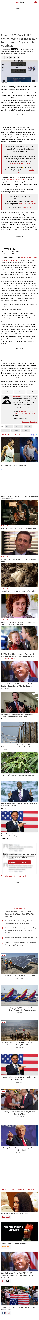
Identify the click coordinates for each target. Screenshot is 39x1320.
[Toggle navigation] (2, 1)
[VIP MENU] (36, 1)
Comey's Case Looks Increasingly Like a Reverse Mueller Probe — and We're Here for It (17, 715)
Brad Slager (6, 49)
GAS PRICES (18, 426)
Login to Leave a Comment (19, 862)
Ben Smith (4, 808)
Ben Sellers (4, 719)
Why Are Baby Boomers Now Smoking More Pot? (17, 775)
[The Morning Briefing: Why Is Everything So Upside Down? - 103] (19, 1295)
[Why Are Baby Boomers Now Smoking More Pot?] (19, 763)
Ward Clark (4, 778)
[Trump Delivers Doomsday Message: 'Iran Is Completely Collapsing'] (19, 1135)
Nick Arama (4, 838)
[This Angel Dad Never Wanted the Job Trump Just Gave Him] (19, 1099)
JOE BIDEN (5, 430)
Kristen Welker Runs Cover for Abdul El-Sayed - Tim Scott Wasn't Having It (19, 804)
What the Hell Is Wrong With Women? (15, 1213)
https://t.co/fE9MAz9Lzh (27, 204)
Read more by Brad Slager (29, 422)
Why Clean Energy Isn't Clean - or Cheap (19, 975)
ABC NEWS (9, 426)
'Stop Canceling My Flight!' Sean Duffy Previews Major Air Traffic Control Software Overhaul (19, 1008)
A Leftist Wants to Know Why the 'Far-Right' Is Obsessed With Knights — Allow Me (19, 1043)
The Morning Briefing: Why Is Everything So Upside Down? (18, 1308)
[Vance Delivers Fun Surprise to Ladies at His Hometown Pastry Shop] (19, 821)
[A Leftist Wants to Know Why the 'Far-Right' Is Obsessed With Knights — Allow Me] (19, 1030)
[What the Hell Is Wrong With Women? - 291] (19, 1202)
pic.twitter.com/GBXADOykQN (19, 163)
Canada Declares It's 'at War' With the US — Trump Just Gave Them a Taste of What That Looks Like (18, 685)
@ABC (32, 201)
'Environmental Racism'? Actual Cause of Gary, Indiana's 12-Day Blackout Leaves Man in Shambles (18, 746)
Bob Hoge (19, 1013)
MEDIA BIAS (25, 430)
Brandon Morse (19, 1047)
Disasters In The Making (28, 413)
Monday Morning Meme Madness (14, 1243)
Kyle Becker (4, 749)
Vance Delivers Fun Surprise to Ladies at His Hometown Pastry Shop (16, 835)
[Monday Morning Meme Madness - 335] (19, 1231)
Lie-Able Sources (23, 411)
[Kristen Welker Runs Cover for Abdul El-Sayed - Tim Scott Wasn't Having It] (19, 791)
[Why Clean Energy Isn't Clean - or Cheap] (19, 963)
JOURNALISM (15, 430)
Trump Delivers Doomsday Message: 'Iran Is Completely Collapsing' (19, 1149)
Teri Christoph (5, 688)
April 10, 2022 (27, 208)
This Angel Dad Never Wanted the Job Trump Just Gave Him (19, 1112)
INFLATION (28, 426)
